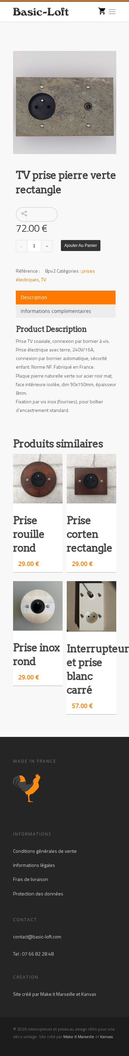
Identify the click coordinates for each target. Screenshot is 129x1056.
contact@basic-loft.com (37, 936)
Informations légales (34, 865)
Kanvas (88, 994)
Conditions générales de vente (45, 850)
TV (43, 279)
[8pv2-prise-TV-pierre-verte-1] (64, 102)
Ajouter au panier (80, 245)
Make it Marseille (57, 994)
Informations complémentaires (56, 311)
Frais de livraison (30, 879)
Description (34, 297)
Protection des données (38, 893)
